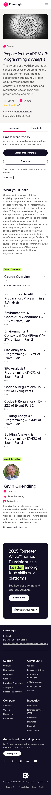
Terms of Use (10, 787)
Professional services (12, 692)
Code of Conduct (38, 787)
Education (32, 706)
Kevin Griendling (23, 111)
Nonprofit (31, 726)
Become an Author (35, 670)
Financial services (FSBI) (35, 711)
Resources (8, 718)
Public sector (33, 730)
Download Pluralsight (13, 683)
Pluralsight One (34, 686)
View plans (8, 687)
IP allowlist (8, 674)
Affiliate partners (34, 682)
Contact (7, 666)
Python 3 (7, 636)
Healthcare (32, 717)
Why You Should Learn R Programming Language (25, 644)
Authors (30, 691)
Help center (8, 670)
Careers (6, 710)
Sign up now (12, 753)
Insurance (31, 722)
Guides (30, 666)
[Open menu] (46, 4)
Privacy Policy (24, 787)
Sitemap (7, 679)
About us (7, 706)
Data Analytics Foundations (15, 640)
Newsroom (8, 714)
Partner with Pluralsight (32, 676)
